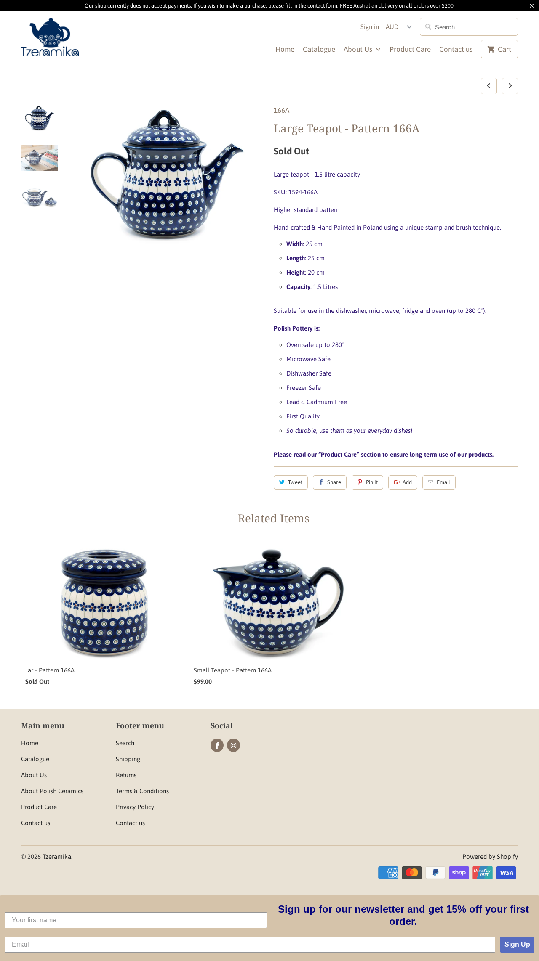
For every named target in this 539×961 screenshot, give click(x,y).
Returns (126, 774)
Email (443, 482)
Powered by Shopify (490, 856)
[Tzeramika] (80, 39)
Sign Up (517, 944)
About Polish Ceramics (52, 790)
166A (281, 110)
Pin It (372, 482)
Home (284, 49)
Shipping (128, 758)
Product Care (410, 49)
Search (125, 743)
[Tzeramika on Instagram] (233, 745)
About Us (359, 49)
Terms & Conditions (142, 790)
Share (334, 482)
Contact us (455, 49)
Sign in (369, 26)
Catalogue (319, 49)
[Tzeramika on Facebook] (217, 745)
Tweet (295, 482)
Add (407, 482)
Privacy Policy (135, 806)
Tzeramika (57, 856)
